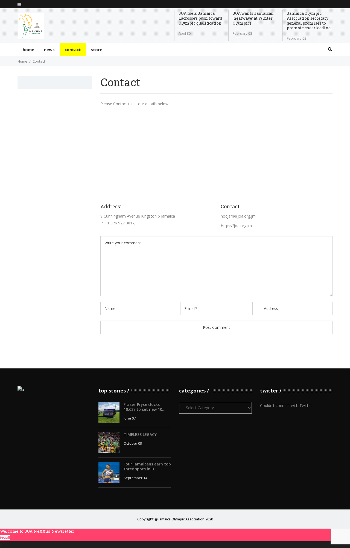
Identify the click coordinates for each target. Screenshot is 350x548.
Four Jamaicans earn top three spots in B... (147, 466)
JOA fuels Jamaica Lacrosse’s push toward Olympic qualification (200, 18)
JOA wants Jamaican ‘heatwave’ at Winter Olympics (253, 18)
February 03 (242, 33)
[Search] (329, 49)
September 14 (135, 477)
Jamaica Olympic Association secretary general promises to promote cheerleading (309, 21)
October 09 (133, 443)
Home (22, 61)
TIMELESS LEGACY (140, 434)
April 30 (185, 33)
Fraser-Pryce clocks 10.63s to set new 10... (144, 407)
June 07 (130, 418)
